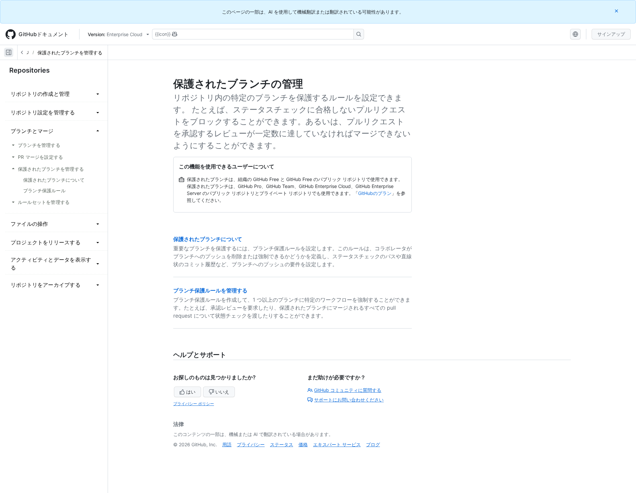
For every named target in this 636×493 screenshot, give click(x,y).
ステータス (281, 444)
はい (190, 392)
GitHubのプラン (375, 193)
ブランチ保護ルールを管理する (210, 290)
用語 (227, 444)
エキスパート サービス (337, 444)
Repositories (29, 70)
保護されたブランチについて (207, 239)
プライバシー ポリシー (193, 403)
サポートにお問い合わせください (349, 399)
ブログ (373, 444)
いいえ (222, 392)
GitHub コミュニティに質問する (347, 390)
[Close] (617, 11)
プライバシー (251, 444)
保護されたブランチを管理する (69, 52)
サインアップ (611, 34)
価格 (303, 444)
